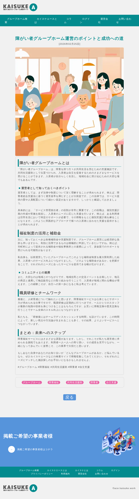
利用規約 (65, 474)
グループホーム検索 (16, 20)
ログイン (85, 20)
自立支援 (111, 382)
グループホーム (32, 382)
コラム (68, 20)
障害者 (94, 382)
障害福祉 (54, 382)
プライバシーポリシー (42, 474)
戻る (69, 397)
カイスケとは (81, 470)
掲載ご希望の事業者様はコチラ (35, 448)
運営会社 (103, 20)
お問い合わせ (123, 20)
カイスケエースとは (45, 20)
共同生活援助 (74, 382)
